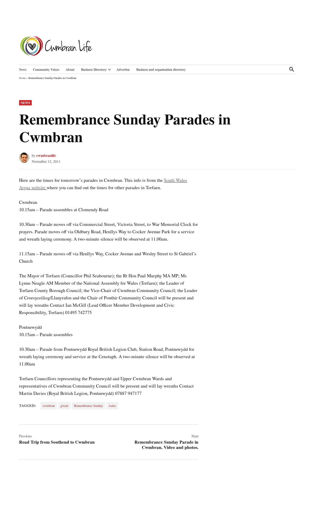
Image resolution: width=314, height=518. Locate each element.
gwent (64, 405)
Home (22, 78)
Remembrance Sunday (88, 405)
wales (112, 405)
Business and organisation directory (161, 69)
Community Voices (46, 69)
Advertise (123, 69)
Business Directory (94, 69)
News (22, 69)
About (70, 69)
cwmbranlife (46, 155)
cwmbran (49, 405)
